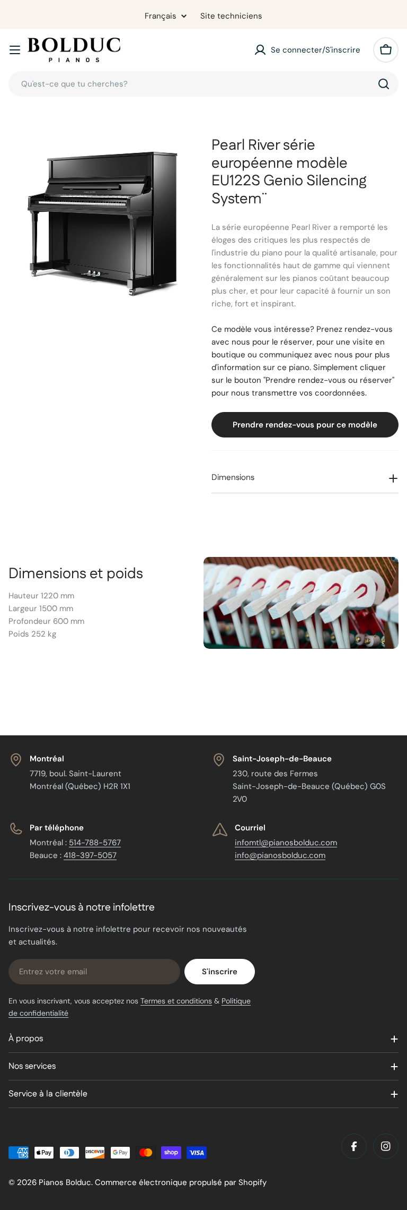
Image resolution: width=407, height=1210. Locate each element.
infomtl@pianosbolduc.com (286, 842)
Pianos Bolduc (65, 1182)
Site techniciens (231, 16)
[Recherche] (383, 84)
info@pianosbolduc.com (280, 855)
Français (160, 16)
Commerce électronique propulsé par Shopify (181, 1182)
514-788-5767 (95, 842)
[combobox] (203, 84)
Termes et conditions (176, 1001)
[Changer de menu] (14, 50)
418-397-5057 (90, 855)
